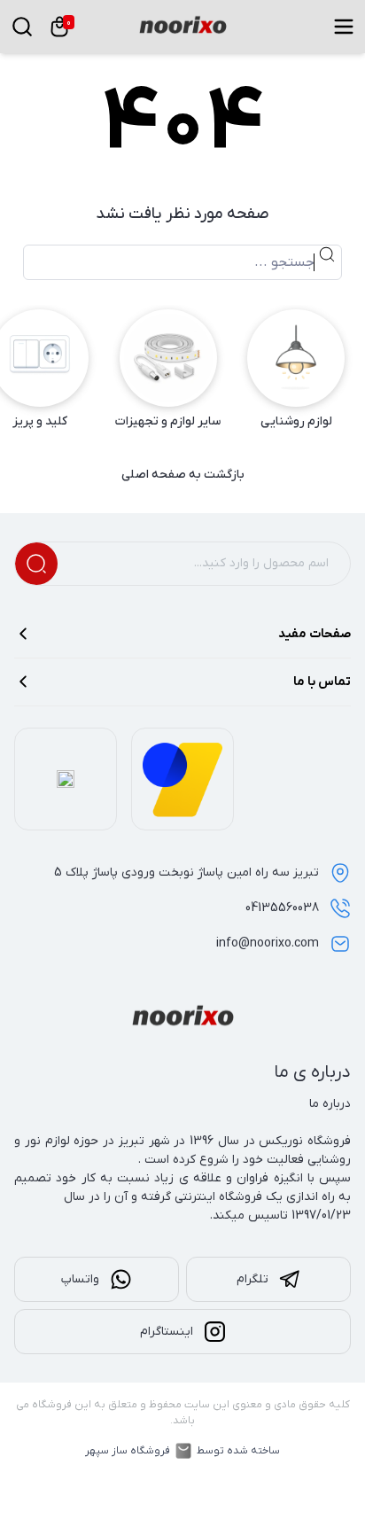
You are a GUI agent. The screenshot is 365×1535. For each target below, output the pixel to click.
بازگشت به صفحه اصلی (183, 474)
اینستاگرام (166, 1331)
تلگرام (252, 1279)
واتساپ (80, 1279)
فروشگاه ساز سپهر (127, 1451)
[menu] (343, 26)
